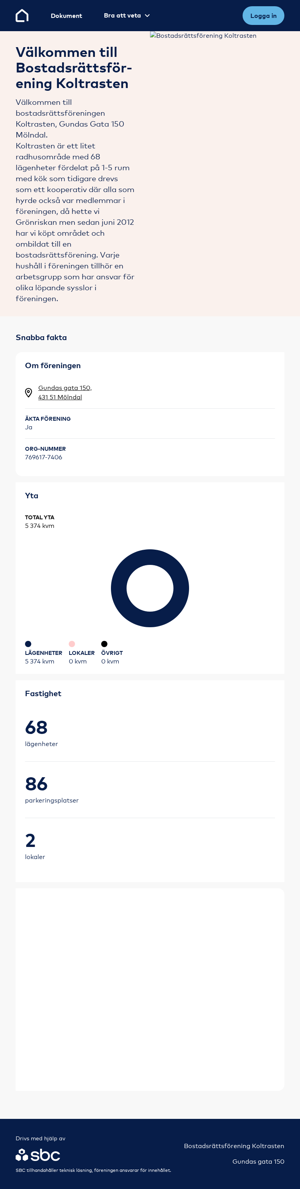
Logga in (263, 15)
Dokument (66, 15)
